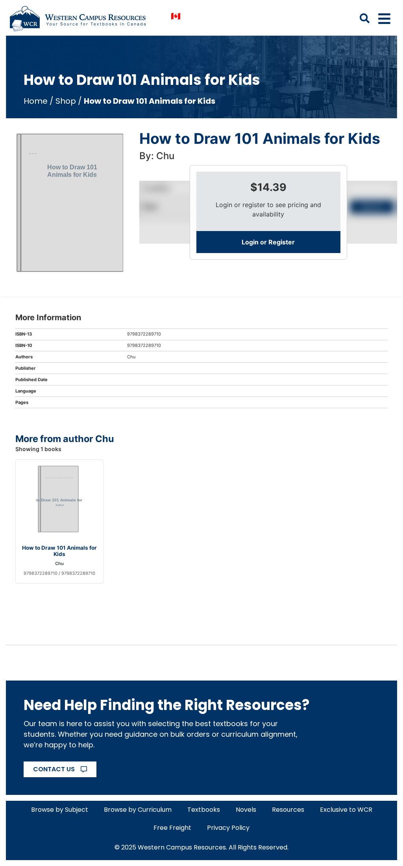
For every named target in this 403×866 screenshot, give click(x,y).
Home (36, 100)
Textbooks (203, 809)
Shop (65, 100)
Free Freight (172, 827)
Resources (288, 809)
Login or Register (268, 242)
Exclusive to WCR (346, 809)
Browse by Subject (59, 809)
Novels (246, 809)
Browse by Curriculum (138, 809)
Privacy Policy (228, 827)
